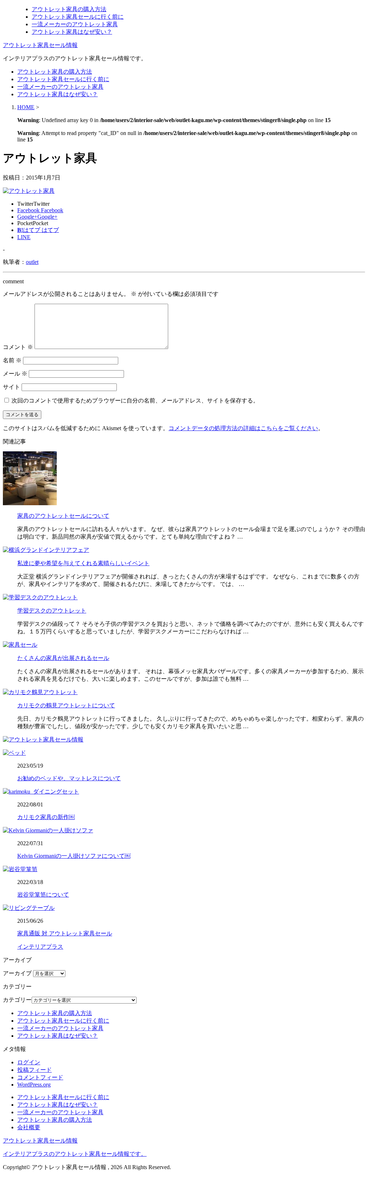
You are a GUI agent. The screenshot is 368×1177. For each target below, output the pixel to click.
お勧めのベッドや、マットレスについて (69, 778)
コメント (18, 347)
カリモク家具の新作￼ (46, 817)
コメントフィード (40, 1077)
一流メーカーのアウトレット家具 (75, 24)
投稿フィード (34, 1070)
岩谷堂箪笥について (43, 895)
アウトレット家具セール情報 (40, 45)
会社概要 (28, 1127)
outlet (32, 262)
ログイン (28, 1062)
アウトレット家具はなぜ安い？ (72, 32)
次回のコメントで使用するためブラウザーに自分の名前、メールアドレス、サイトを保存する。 (135, 400)
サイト (11, 387)
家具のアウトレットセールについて (63, 516)
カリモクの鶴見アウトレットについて (66, 705)
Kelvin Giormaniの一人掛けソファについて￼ (73, 856)
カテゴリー (17, 1000)
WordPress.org (34, 1084)
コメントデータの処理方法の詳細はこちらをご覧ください (243, 428)
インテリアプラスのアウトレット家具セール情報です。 (75, 1154)
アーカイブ (17, 973)
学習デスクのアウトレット (51, 611)
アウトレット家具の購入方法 (69, 9)
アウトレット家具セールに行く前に (78, 17)
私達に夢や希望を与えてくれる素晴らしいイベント (83, 563)
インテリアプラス (40, 947)
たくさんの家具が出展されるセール (63, 658)
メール (15, 374)
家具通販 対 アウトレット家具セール (64, 933)
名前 (12, 360)
